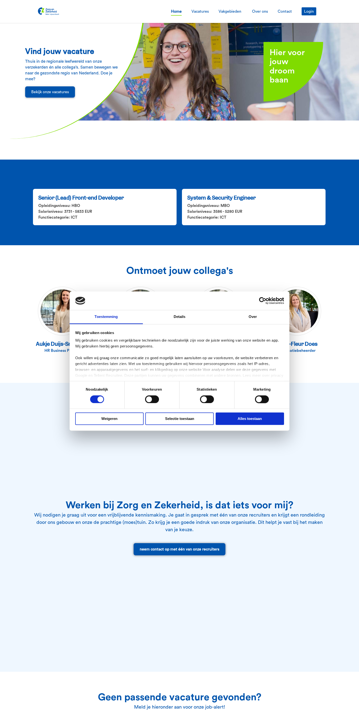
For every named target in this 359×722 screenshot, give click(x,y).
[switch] (152, 399)
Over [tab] (253, 317)
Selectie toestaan (179, 419)
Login (309, 11)
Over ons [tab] (260, 11)
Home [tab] (176, 11)
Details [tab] (180, 317)
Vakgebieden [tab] (230, 11)
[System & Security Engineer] (254, 207)
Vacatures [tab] (200, 11)
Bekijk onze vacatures (50, 92)
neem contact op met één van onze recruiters (179, 549)
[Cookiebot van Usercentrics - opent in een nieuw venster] (262, 300)
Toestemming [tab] (106, 317)
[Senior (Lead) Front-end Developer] (105, 207)
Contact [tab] (285, 11)
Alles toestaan (250, 419)
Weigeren (109, 419)
